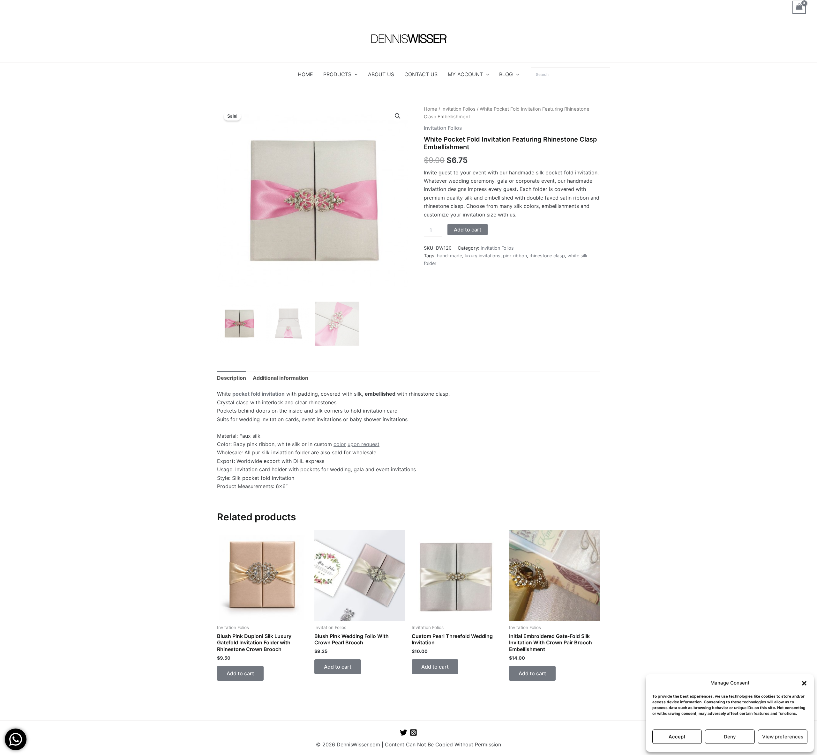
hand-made (449, 255)
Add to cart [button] (240, 673)
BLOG (506, 74)
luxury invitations (482, 255)
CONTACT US (421, 74)
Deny (730, 737)
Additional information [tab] (280, 378)
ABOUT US (381, 74)
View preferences (782, 737)
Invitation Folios (458, 109)
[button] (804, 683)
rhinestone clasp (547, 255)
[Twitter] (404, 733)
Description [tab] (231, 378)
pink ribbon (515, 255)
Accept (677, 737)
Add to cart (467, 229)
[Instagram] (413, 733)
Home (430, 109)
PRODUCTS (337, 74)
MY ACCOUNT (465, 74)
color (340, 444)
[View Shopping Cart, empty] (799, 7)
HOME (305, 74)
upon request (363, 444)
